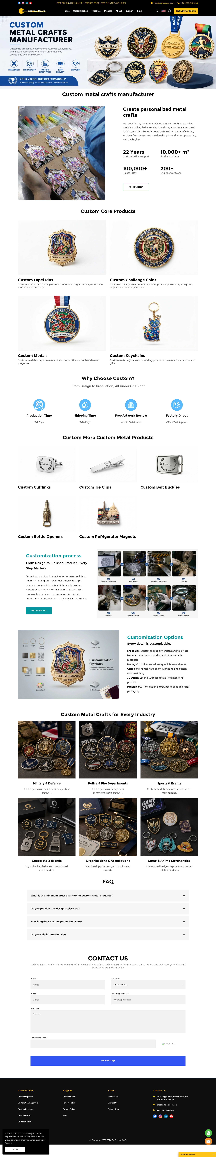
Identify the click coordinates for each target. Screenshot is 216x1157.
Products (96, 11)
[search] (157, 11)
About (119, 11)
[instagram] (23, 3)
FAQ (64, 1115)
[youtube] (30, 3)
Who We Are (113, 1096)
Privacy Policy (69, 1103)
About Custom (136, 186)
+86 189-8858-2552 (189, 3)
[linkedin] (27, 3)
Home (67, 11)
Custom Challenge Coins (28, 1103)
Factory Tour (113, 1109)
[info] (208, 1141)
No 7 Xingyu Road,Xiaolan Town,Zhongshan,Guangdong (172, 1098)
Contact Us (113, 1103)
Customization (80, 11)
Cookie (16, 1133)
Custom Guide (69, 1096)
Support (129, 11)
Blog (139, 11)
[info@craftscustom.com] (151, 3)
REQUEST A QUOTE (186, 11)
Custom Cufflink (25, 1121)
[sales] (208, 1133)
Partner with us (38, 610)
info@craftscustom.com (164, 3)
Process (108, 11)
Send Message (108, 1060)
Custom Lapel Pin (25, 1096)
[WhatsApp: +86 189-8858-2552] (179, 3)
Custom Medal (24, 1115)
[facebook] (19, 3)
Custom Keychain (25, 1109)
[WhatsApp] (169, 10)
